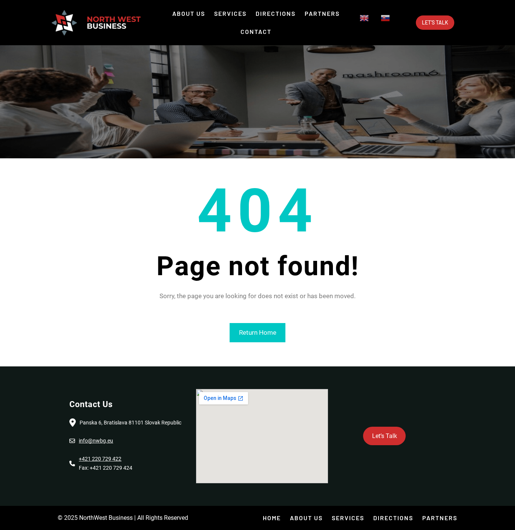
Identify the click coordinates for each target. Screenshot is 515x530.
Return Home (257, 332)
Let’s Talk (435, 22)
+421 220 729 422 (100, 459)
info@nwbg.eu (96, 441)
